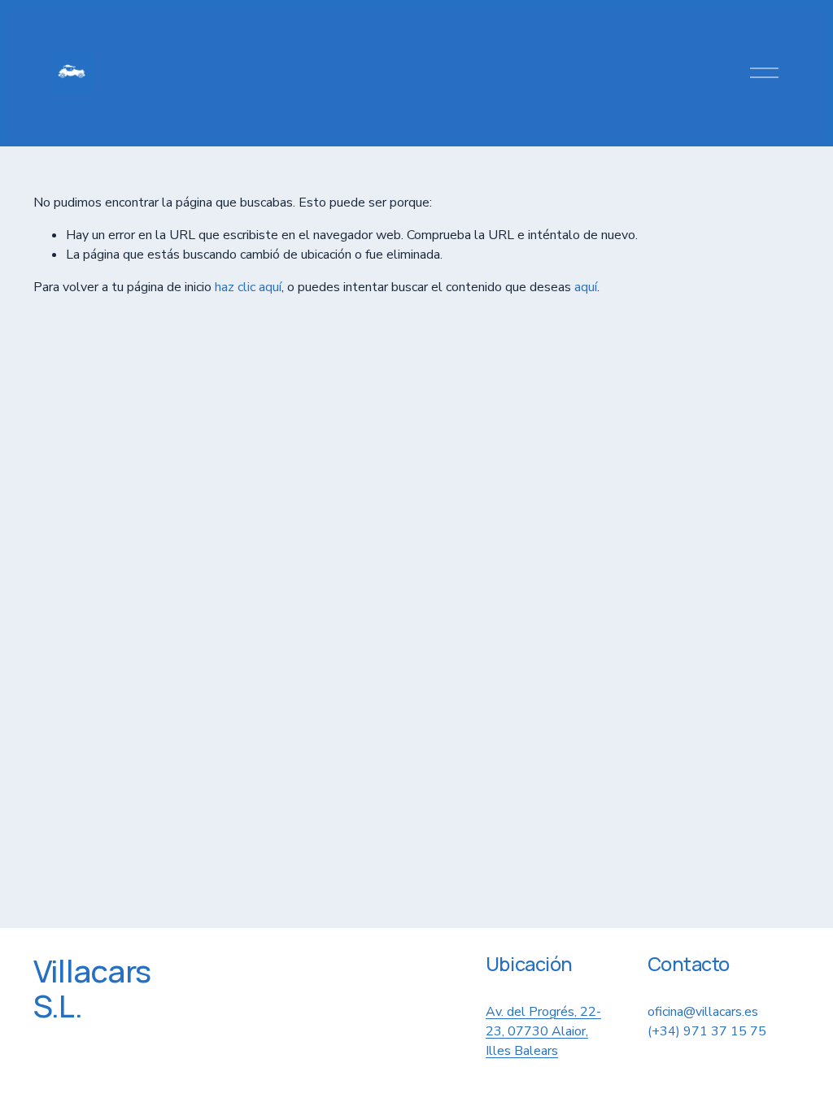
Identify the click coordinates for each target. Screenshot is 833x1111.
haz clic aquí (248, 287)
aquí (585, 287)
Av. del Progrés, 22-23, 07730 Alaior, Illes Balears (543, 1031)
